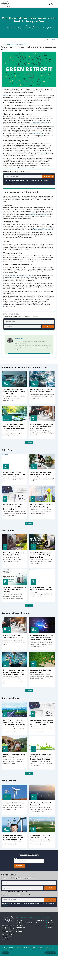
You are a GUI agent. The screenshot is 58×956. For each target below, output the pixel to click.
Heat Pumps (19, 931)
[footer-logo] (8, 919)
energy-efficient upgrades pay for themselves (20, 275)
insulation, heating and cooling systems (41, 122)
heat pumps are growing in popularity (42, 229)
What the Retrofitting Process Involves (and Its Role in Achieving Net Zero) (30, 28)
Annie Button (22, 44)
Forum (28, 920)
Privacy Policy (7, 184)
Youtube (50, 927)
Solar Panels (19, 920)
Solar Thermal (19, 925)
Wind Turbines (19, 923)
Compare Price (48, 176)
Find (48, 326)
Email (15, 858)
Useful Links (30, 923)
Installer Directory (50, 953)
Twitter (50, 920)
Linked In (50, 925)
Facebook (50, 923)
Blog (32, 26)
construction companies (45, 152)
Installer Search (40, 920)
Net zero (6, 95)
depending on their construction (38, 214)
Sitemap (38, 925)
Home (27, 26)
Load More (29, 442)
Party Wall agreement (37, 133)
